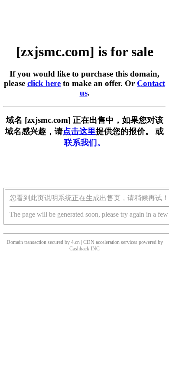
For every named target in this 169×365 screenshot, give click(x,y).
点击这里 (79, 131)
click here (44, 83)
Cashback (79, 249)
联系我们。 (84, 142)
